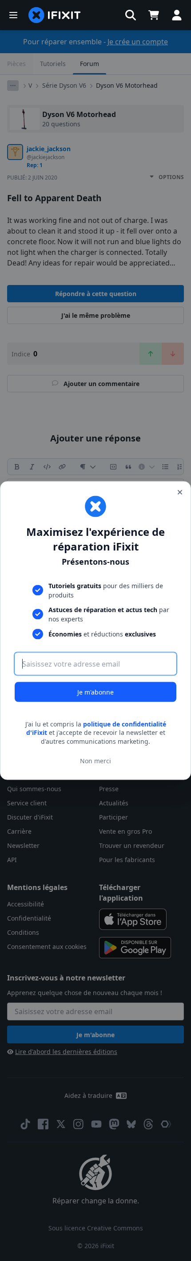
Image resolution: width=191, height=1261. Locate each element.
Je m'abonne (95, 691)
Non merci (95, 761)
